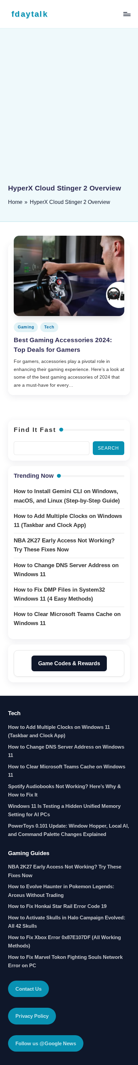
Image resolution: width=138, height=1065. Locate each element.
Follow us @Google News (45, 1043)
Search (108, 448)
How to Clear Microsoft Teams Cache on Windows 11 (66, 771)
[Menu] (126, 14)
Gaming (26, 327)
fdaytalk (29, 13)
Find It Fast (35, 429)
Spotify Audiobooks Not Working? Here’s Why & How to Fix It (64, 790)
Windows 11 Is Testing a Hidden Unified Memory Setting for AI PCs (64, 810)
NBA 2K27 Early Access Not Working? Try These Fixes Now (64, 871)
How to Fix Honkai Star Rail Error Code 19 (57, 906)
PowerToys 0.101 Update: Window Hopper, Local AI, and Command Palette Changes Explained (68, 830)
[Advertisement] (69, 111)
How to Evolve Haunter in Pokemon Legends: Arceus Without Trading (61, 891)
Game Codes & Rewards (69, 663)
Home (15, 202)
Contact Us (28, 989)
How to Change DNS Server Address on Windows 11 (66, 751)
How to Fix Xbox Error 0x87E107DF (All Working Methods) (64, 941)
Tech (49, 327)
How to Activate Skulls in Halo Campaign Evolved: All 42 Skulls (66, 922)
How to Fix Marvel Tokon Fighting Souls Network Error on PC (65, 961)
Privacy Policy (32, 1016)
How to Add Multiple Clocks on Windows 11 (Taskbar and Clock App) (59, 731)
